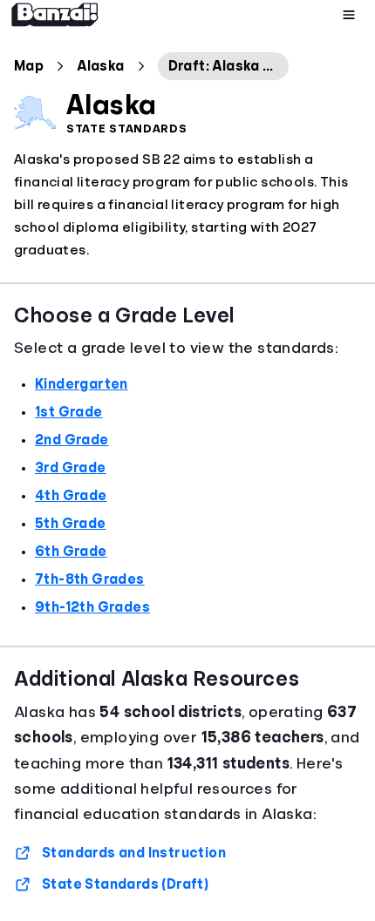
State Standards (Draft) (125, 884)
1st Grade (69, 412)
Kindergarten (81, 384)
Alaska (100, 66)
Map (29, 66)
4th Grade (71, 496)
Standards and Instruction (134, 853)
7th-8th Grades (90, 579)
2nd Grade (72, 440)
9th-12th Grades (92, 607)
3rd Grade (70, 468)
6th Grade (71, 552)
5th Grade (70, 524)
